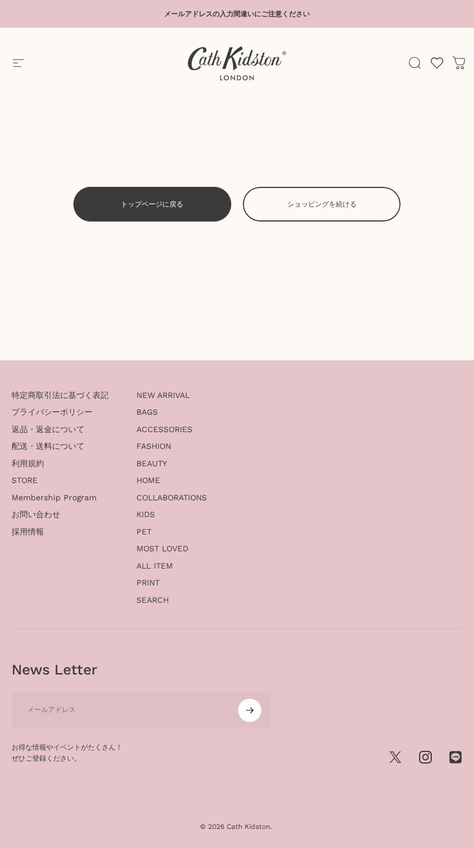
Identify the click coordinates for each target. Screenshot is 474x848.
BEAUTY (151, 463)
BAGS (147, 411)
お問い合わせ (36, 514)
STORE (25, 480)
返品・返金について (48, 429)
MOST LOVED (162, 548)
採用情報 (28, 531)
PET (143, 531)
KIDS (145, 514)
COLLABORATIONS (171, 497)
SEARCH (152, 599)
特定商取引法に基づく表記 (60, 395)
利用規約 (28, 463)
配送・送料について (48, 446)
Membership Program (54, 497)
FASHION (153, 446)
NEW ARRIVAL (163, 395)
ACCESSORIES (164, 429)
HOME (148, 480)
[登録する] (249, 710)
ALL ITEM (154, 565)
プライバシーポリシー (52, 411)
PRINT (148, 582)
